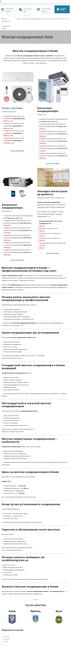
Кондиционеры (30, 18)
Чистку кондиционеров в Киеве (12, 550)
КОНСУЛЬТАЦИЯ (17, 151)
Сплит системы (12, 108)
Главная (19, 18)
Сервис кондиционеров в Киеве (12, 358)
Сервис (24, 18)
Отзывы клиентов (50, 18)
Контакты (62, 18)
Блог (57, 18)
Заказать (35, 599)
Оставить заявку (63, 9)
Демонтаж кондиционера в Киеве (12, 431)
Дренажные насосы (40, 18)
